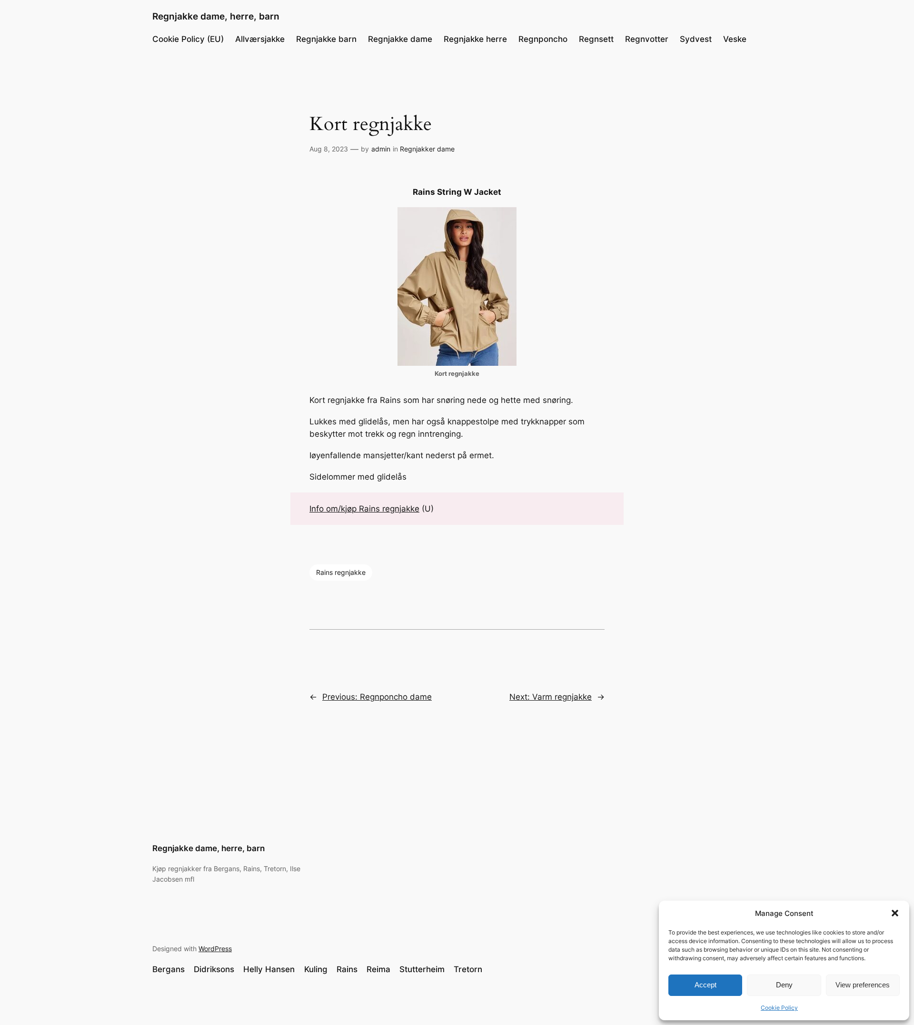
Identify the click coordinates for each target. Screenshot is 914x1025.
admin (380, 149)
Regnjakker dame (427, 149)
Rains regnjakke (341, 572)
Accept (705, 985)
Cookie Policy (779, 1007)
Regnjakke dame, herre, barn (215, 16)
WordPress (215, 949)
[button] (895, 913)
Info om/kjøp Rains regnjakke (364, 508)
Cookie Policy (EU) (188, 39)
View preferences (862, 985)
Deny (784, 985)
